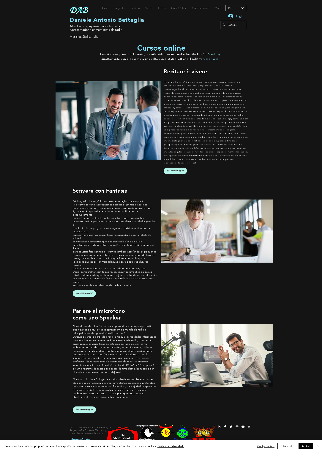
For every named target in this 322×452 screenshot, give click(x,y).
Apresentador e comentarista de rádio (96, 30)
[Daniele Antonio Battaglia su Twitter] (231, 426)
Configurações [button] (265, 446)
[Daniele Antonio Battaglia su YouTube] (243, 426)
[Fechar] (317, 446)
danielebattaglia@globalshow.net (87, 433)
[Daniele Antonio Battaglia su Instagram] (237, 426)
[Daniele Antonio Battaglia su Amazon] (249, 426)
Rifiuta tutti (287, 446)
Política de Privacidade (170, 446)
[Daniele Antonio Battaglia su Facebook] (225, 426)
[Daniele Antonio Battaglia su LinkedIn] (219, 426)
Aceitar (306, 446)
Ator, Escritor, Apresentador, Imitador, (95, 26)
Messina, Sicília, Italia (84, 36)
